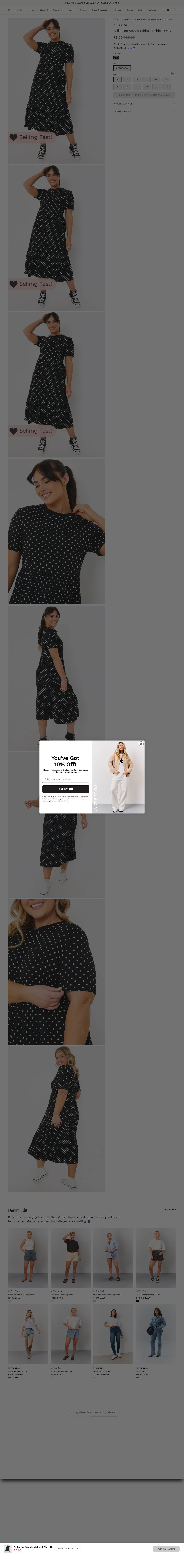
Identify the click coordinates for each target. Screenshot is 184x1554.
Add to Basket (166, 1548)
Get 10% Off (65, 789)
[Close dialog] (141, 744)
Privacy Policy (63, 801)
